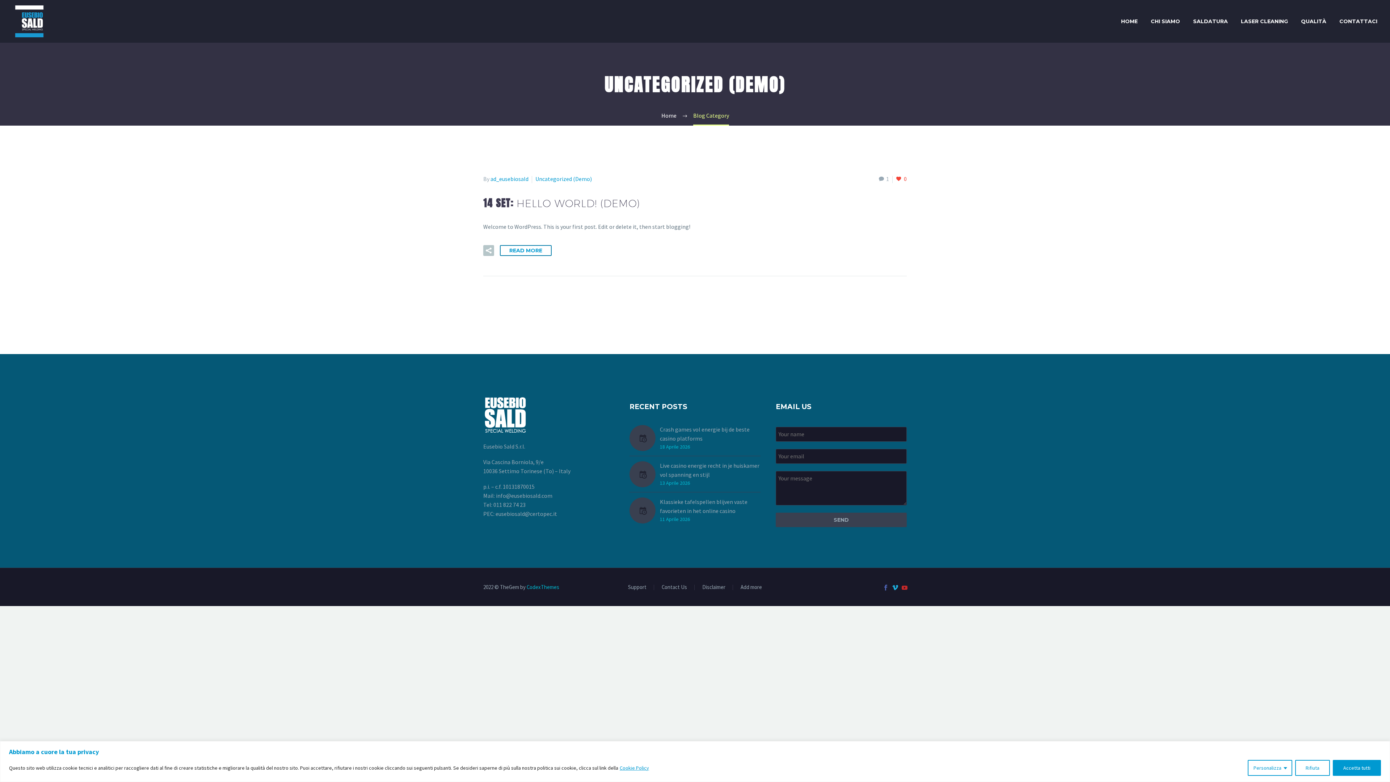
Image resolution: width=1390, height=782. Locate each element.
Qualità (1313, 21)
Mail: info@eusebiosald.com (517, 495)
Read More (525, 250)
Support (637, 587)
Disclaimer (713, 587)
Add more (751, 587)
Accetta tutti (1356, 768)
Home (1129, 21)
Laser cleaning (1264, 21)
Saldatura (1210, 21)
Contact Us (674, 587)
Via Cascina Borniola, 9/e (513, 462)
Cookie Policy (634, 768)
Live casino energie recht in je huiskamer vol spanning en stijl (709, 470)
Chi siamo (1165, 21)
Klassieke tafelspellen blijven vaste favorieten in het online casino (703, 506)
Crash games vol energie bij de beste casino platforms (705, 434)
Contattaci (1358, 21)
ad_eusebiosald (509, 178)
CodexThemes (543, 587)
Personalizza (1267, 768)
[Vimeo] (895, 587)
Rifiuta (1312, 768)
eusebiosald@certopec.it (526, 513)
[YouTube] (904, 587)
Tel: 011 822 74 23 (504, 504)
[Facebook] (886, 587)
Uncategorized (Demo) (563, 178)
